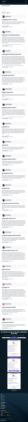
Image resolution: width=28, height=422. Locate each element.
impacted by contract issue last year (10, 250)
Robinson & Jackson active (7, 92)
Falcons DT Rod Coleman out (8, 322)
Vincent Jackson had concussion (9, 307)
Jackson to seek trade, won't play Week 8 (10, 203)
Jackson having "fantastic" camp (9, 218)
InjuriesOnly (9, 12)
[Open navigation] (25, 1)
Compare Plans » (14, 390)
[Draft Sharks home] (4, 1)
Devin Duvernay (22, 65)
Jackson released (5, 188)
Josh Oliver (19, 65)
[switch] (2, 12)
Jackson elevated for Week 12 (8, 75)
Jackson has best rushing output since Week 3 (11, 54)
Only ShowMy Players (5, 12)
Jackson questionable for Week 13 (9, 159)
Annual (22, 337)
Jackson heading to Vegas (7, 173)
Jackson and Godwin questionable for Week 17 (11, 235)
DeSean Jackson (7, 44)
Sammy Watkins (11, 44)
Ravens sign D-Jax (5, 126)
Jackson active (5, 145)
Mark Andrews (15, 65)
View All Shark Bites (5, 26)
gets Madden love (5, 287)
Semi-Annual (14, 337)
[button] (15, 350)
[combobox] (14, 7)
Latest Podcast (2, 400)
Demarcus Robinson (15, 44)
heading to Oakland (6, 269)
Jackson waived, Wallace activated (9, 19)
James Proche (19, 44)
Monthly (6, 337)
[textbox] (13, 9)
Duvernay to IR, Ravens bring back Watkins (11, 35)
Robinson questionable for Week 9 (9, 107)
